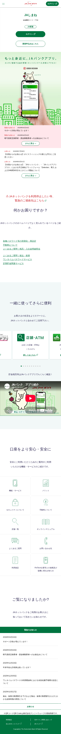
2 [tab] (29, 122)
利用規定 (9, 720)
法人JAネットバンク (13, 724)
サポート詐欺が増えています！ (16, 130)
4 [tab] (33, 122)
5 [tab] (29, 366)
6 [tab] (31, 366)
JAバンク (37, 724)
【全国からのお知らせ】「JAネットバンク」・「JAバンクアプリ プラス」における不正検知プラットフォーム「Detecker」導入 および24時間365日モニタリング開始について (30, 167)
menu (3, 3)
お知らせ (30, 707)
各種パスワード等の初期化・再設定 (19, 241)
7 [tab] (33, 366)
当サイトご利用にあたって (43, 720)
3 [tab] (31, 122)
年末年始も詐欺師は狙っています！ (17, 667)
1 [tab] (27, 122)
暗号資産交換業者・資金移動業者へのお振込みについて (26, 138)
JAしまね (30, 15)
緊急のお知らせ (30, 630)
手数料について (10, 245)
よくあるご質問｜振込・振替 (16, 255)
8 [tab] (35, 366)
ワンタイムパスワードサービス (17, 259)
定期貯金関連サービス (13, 263)
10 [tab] (39, 366)
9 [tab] (37, 366)
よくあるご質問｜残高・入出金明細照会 (21, 249)
